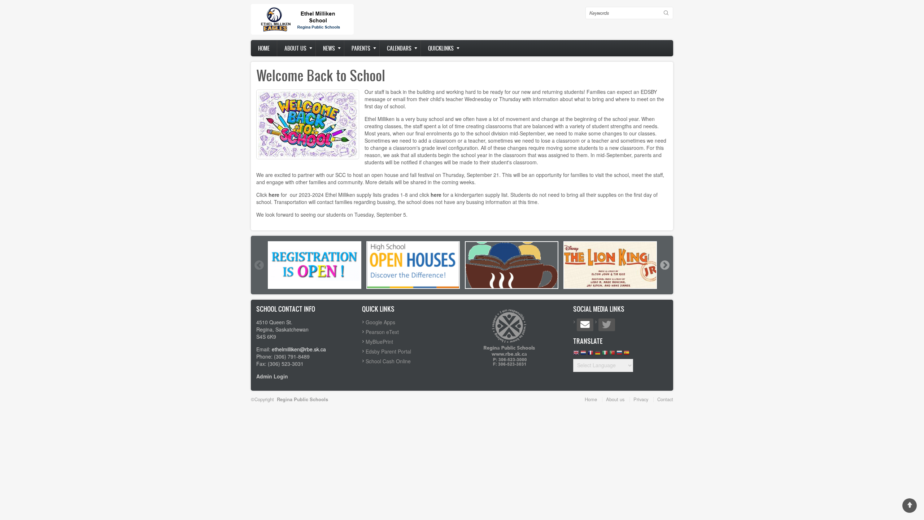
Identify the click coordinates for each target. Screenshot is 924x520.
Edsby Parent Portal (388, 351)
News (329, 48)
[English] (576, 354)
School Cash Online (388, 361)
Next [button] (664, 265)
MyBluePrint (379, 341)
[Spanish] (626, 354)
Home (264, 48)
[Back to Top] (909, 505)
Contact (665, 399)
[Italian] (605, 354)
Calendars (399, 48)
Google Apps (380, 322)
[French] (590, 354)
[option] (314, 265)
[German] (598, 354)
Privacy (640, 399)
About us (295, 48)
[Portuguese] (612, 354)
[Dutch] (583, 354)
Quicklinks (441, 48)
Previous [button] (259, 265)
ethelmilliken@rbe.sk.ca (299, 349)
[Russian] (619, 354)
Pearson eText (382, 331)
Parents (361, 48)
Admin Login (272, 376)
